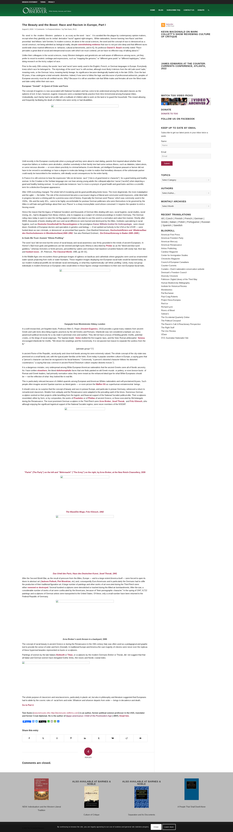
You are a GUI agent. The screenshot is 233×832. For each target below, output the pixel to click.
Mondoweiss (166, 290)
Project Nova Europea (171, 300)
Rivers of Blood (168, 310)
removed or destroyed (38, 587)
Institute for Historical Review (174, 286)
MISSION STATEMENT (29, 2)
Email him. (124, 716)
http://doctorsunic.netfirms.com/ (65, 713)
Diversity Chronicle (169, 276)
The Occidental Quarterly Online (175, 317)
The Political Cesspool (171, 320)
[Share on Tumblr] (99, 738)
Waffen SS (101, 384)
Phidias (92, 398)
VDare (164, 334)
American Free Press (170, 234)
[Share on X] (43, 738)
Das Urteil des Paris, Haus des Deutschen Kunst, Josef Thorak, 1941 (85, 573)
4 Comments (39, 29)
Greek (164, 222)
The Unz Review (168, 331)
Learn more (169, 827)
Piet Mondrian (64, 581)
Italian (173, 222)
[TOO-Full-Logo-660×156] (47, 10)
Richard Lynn (167, 307)
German (198, 218)
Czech (169, 218)
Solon (78, 338)
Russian (205, 222)
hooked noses (32, 252)
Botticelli (60, 655)
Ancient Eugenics (89, 329)
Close (156, 827)
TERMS (42, 2)
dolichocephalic (63, 370)
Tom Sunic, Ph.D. (70, 29)
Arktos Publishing (169, 248)
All (162, 218)
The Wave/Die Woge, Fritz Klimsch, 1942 (85, 512)
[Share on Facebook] (29, 738)
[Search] (208, 10)
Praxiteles (78, 398)
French (188, 218)
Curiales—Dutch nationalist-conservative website (182, 269)
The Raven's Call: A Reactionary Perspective (181, 324)
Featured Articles (54, 29)
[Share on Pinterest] (71, 738)
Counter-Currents (169, 265)
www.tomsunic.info (41, 713)
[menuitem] (30, 2)
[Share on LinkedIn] (85, 738)
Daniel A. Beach (114, 47)
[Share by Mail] (140, 738)
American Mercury (169, 241)
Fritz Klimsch (136, 401)
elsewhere (42, 370)
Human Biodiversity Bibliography (175, 283)
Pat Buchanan (167, 293)
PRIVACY (51, 2)
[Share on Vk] (113, 738)
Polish (181, 222)
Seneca (141, 338)
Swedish (177, 225)
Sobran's (165, 314)
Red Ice (164, 303)
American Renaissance (171, 245)
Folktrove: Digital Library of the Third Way (179, 279)
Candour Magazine (169, 252)
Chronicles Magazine (170, 258)
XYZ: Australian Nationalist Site (174, 338)
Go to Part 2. (28, 705)
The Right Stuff (167, 327)
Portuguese (193, 222)
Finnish (179, 218)
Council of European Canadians (175, 262)
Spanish (166, 225)
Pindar (109, 246)
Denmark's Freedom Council (173, 272)
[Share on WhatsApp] (57, 738)
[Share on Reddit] (126, 738)
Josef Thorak (118, 401)
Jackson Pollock (48, 581)
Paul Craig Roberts (169, 296)
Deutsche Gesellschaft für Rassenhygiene (57, 224)
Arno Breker (105, 401)
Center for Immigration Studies (174, 255)
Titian (70, 655)
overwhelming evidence (89, 44)
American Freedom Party (172, 238)
